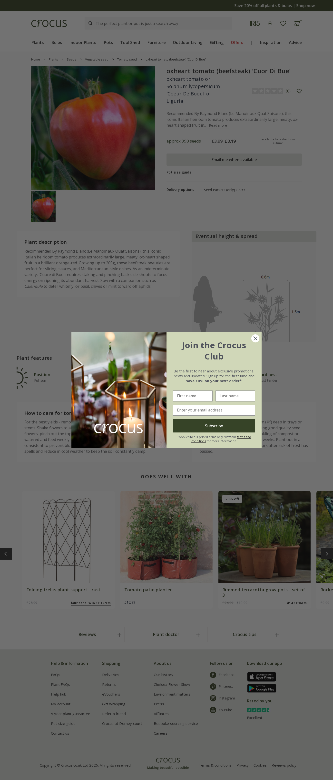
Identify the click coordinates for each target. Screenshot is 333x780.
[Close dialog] (255, 338)
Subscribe (214, 426)
